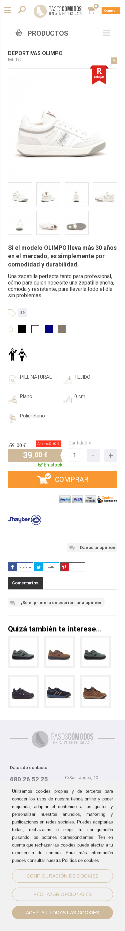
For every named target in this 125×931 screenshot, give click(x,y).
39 (22, 313)
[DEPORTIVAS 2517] (59, 640)
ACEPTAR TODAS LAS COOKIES (62, 912)
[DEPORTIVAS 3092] (23, 640)
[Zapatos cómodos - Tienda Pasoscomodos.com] (57, 11)
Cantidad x (79, 443)
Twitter (51, 567)
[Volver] (114, 60)
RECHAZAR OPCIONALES (62, 894)
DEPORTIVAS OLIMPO (35, 53)
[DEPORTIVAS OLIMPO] (23, 680)
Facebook (24, 567)
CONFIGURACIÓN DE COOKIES (63, 876)
